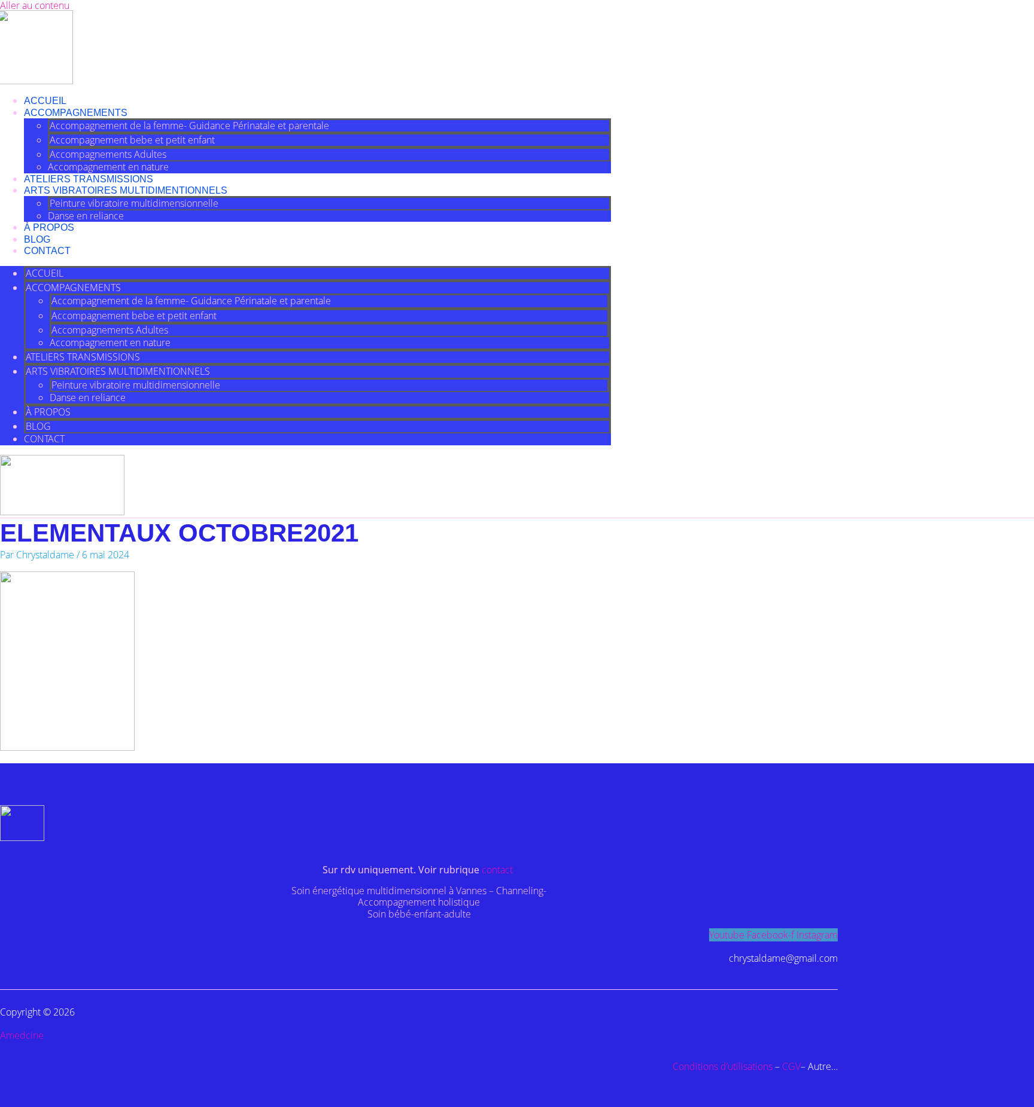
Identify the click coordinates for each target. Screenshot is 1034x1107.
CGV (791, 1066)
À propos (49, 227)
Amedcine (22, 1035)
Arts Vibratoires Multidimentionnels (125, 190)
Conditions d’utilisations (723, 1066)
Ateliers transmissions (88, 179)
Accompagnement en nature (108, 166)
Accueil (45, 101)
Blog (37, 239)
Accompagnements (75, 113)
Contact (47, 251)
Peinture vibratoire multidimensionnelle (134, 203)
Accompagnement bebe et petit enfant (132, 139)
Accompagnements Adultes (108, 154)
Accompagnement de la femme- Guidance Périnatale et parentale (189, 125)
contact (498, 869)
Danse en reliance (86, 215)
